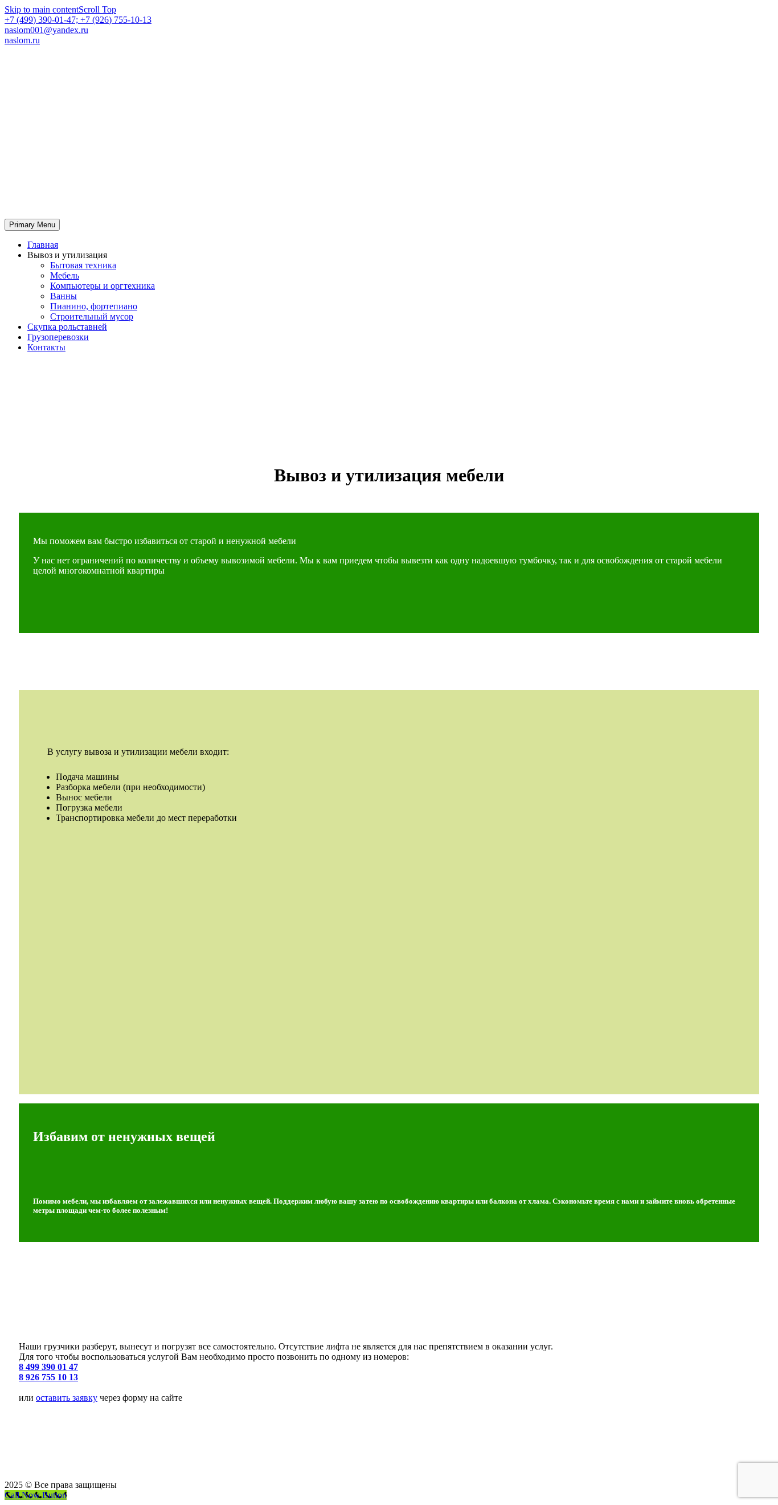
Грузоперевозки (58, 337)
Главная (42, 245)
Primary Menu (32, 224)
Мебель (64, 275)
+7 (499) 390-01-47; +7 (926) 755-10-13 (78, 19)
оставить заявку (66, 1397)
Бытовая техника (83, 265)
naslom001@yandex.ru (46, 30)
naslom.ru (22, 40)
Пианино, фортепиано (93, 306)
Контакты (46, 347)
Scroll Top (97, 9)
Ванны (63, 296)
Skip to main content (42, 9)
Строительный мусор (91, 316)
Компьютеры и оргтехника (102, 286)
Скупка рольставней (67, 327)
